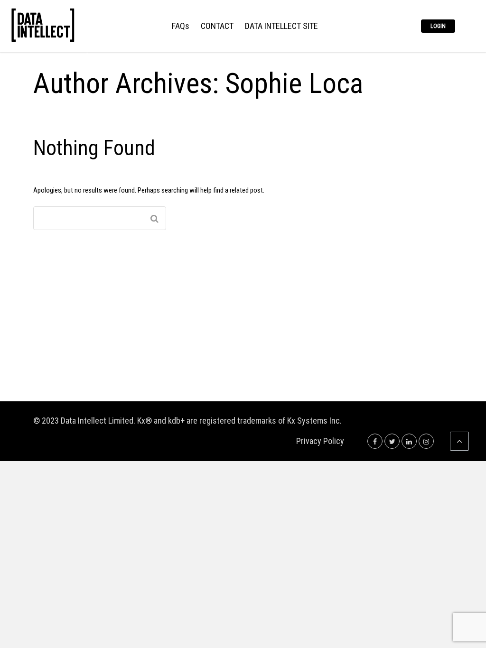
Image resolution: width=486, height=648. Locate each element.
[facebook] (375, 441)
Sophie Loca (294, 83)
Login (438, 26)
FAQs (180, 26)
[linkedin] (409, 441)
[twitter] (392, 441)
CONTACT (217, 26)
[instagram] (426, 441)
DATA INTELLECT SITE (281, 26)
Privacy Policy (320, 441)
